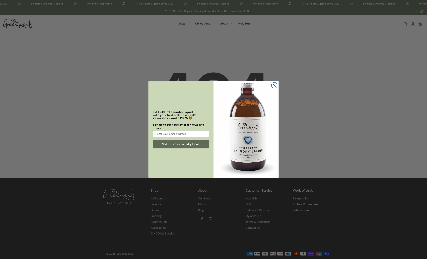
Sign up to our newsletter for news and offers (178, 126)
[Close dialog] (274, 85)
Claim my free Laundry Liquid (181, 144)
